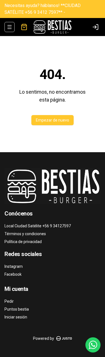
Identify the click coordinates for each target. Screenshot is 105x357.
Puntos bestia (16, 309)
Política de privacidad (23, 241)
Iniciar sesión (15, 317)
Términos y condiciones (25, 234)
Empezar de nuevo (52, 120)
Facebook (13, 274)
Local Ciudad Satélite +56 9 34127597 (37, 226)
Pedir (9, 301)
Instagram (13, 266)
